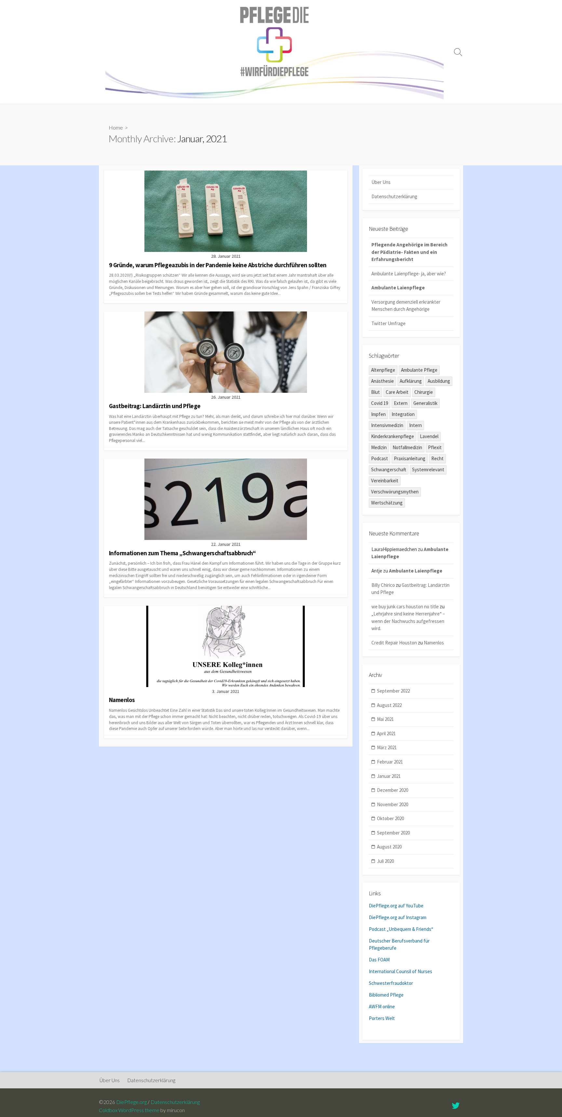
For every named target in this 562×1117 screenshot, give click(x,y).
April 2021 (386, 733)
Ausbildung (439, 381)
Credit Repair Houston (394, 643)
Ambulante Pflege (419, 370)
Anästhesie (382, 381)
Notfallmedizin (407, 447)
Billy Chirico (383, 585)
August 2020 (389, 847)
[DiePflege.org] (274, 52)
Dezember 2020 (392, 790)
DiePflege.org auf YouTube (396, 906)
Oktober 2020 (390, 818)
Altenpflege (383, 370)
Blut (375, 392)
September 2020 (393, 833)
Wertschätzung (387, 503)
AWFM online (382, 1006)
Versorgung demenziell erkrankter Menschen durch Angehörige (405, 305)
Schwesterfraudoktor (391, 983)
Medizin (379, 447)
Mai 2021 (385, 719)
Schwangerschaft (388, 469)
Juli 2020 (385, 861)
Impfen (378, 414)
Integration (403, 414)
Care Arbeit (397, 392)
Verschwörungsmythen (395, 492)
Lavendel (429, 436)
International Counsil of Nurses (400, 971)
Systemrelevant (428, 469)
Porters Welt (382, 1018)
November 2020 (392, 804)
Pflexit (435, 447)
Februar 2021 (390, 762)
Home (116, 127)
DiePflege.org (131, 1102)
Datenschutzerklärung (394, 196)
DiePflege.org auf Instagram (397, 917)
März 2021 (387, 747)
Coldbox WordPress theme (129, 1110)
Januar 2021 (389, 776)
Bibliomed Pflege (386, 995)
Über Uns (381, 182)
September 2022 (393, 691)
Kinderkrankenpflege (392, 436)
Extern (401, 403)
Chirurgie (423, 392)
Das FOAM (379, 960)
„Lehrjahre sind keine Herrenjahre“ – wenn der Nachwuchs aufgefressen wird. (408, 621)
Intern (415, 425)
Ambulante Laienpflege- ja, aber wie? (408, 273)
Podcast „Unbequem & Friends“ (401, 929)
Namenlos (434, 643)
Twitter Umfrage (388, 323)
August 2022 (389, 705)
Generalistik (425, 403)
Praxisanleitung (409, 458)
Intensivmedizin (387, 425)
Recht (437, 458)
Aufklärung (411, 381)
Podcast (379, 458)
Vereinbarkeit (384, 480)
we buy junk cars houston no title (405, 606)
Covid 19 (379, 403)
